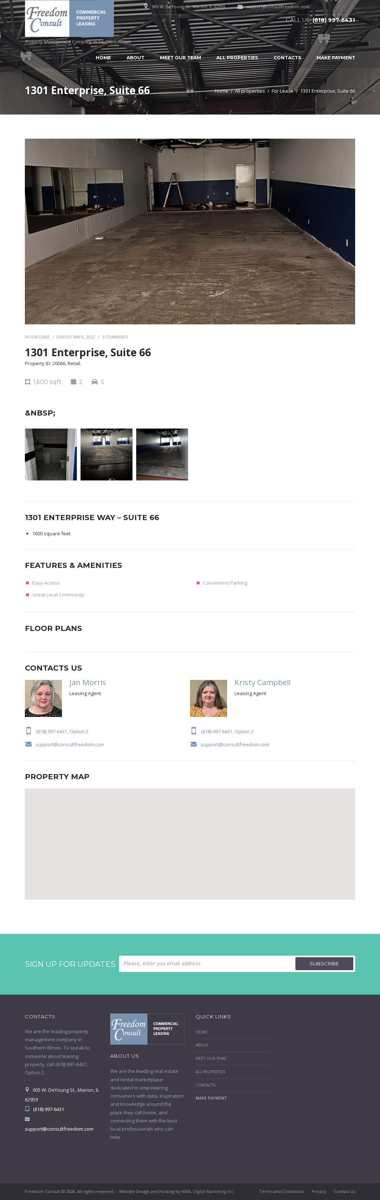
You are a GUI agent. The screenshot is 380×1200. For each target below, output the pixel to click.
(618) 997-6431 (333, 20)
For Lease (283, 90)
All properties (237, 57)
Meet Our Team (180, 57)
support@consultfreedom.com (278, 6)
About (135, 57)
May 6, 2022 (84, 337)
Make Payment (336, 57)
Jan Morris (87, 682)
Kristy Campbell (263, 682)
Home (103, 57)
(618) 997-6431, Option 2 (62, 731)
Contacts (287, 57)
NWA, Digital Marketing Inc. (208, 1191)
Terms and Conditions (281, 1191)
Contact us (344, 1191)
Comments (115, 337)
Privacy (319, 1191)
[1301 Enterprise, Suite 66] (190, 231)
